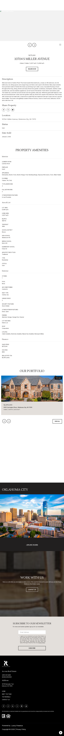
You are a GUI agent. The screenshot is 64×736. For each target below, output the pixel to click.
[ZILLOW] (26, 706)
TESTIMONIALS (6, 697)
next (34, 45)
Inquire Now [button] (32, 69)
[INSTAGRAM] (8, 706)
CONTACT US (6, 699)
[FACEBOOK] (3, 706)
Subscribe (32, 648)
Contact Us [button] (32, 589)
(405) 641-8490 (6, 675)
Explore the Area (32, 545)
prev (30, 45)
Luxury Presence (17, 725)
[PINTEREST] (21, 706)
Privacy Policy (41, 642)
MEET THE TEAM (6, 694)
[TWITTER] (17, 706)
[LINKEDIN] (12, 706)
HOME (3, 691)
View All (57, 421)
